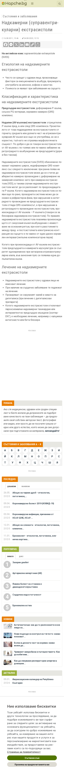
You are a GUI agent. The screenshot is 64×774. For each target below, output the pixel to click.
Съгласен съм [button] (32, 758)
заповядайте (52, 430)
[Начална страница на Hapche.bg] (14, 4)
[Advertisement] (32, 365)
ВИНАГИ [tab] (10, 556)
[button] (31, 3)
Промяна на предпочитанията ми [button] (32, 764)
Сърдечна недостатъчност (27, 595)
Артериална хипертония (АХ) (27, 573)
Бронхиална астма (22, 605)
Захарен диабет (21, 562)
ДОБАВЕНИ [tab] (11, 486)
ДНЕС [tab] (21, 556)
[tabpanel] (32, 516)
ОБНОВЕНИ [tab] (25, 486)
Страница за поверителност (24, 751)
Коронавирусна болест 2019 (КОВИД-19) (33, 503)
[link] (24, 751)
